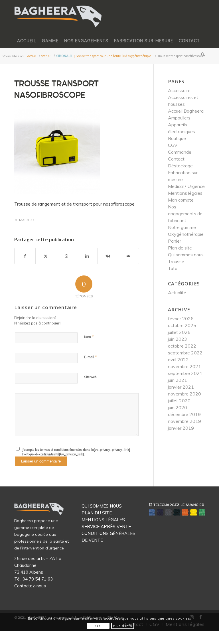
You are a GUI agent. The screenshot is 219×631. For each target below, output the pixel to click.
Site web (90, 377)
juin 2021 (177, 380)
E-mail (90, 356)
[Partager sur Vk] (108, 256)
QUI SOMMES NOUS (102, 506)
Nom (89, 336)
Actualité (177, 292)
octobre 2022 (182, 346)
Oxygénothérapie (186, 234)
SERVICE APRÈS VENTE (106, 526)
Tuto (172, 268)
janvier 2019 (181, 428)
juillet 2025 (179, 332)
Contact (176, 159)
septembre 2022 (185, 353)
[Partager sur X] (46, 256)
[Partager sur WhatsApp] (66, 256)
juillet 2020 (179, 400)
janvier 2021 (181, 387)
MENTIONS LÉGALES (103, 519)
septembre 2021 (185, 373)
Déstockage (180, 166)
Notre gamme (182, 227)
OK (98, 626)
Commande (179, 152)
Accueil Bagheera (186, 111)
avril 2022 (178, 359)
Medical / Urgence (186, 186)
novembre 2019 (184, 421)
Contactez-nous (30, 586)
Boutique (177, 138)
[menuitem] (26, 41)
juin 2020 (177, 407)
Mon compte (181, 200)
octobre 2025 (182, 325)
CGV (172, 145)
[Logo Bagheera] (58, 22)
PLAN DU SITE (97, 513)
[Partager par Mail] (128, 256)
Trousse (176, 261)
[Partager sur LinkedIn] (87, 256)
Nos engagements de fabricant (185, 213)
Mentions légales (185, 193)
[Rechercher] (201, 55)
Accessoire (179, 90)
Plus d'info (122, 626)
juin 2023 (177, 339)
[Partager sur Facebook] (25, 256)
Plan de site (180, 248)
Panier (174, 241)
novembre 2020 (184, 394)
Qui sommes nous (186, 254)
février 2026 (181, 318)
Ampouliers (179, 118)
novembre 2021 (184, 366)
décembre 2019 (184, 414)
